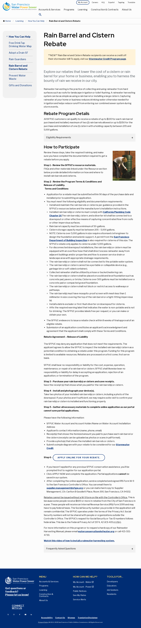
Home (8, 21)
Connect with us (18, 607)
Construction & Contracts (104, 9)
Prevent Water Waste (17, 77)
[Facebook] (20, 614)
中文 (103, 2)
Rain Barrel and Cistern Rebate (18, 67)
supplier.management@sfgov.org (65, 488)
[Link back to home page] (20, 6)
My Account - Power (82, 587)
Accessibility (47, 618)
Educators (111, 585)
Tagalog (121, 2)
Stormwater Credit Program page (107, 59)
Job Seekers (112, 590)
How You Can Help (36, 21)
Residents (111, 594)
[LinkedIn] (31, 614)
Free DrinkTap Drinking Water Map (20, 44)
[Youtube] (25, 614)
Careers (95, 2)
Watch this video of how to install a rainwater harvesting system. (79, 540)
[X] (8, 614)
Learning (82, 9)
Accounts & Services (49, 9)
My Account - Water (82, 582)
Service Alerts (79, 599)
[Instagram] (14, 614)
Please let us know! (17, 594)
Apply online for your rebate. (79, 457)
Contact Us (60, 618)
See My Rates (79, 595)
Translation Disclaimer (88, 618)
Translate (131, 2)
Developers (112, 581)
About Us (126, 9)
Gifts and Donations (20, 85)
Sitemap (71, 618)
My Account (82, 2)
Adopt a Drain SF (18, 52)
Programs (69, 9)
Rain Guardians (17, 59)
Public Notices (79, 591)
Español (111, 2)
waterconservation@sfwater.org (96, 531)
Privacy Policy (43, 622)
